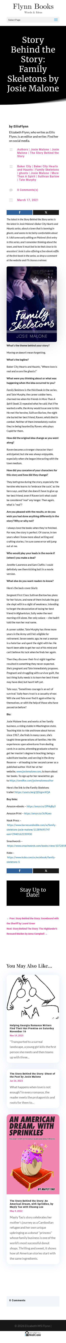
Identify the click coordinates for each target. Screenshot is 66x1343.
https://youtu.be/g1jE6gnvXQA (32, 792)
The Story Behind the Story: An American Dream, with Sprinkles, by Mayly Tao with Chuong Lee (31, 1204)
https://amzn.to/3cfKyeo (37, 813)
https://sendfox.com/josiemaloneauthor (31, 780)
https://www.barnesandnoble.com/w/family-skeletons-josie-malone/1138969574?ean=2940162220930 (31, 829)
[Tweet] (46, 212)
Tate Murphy (27, 179)
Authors (22, 149)
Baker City (24, 166)
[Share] (19, 212)
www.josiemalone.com (28, 771)
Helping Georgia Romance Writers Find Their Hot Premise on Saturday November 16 (32, 1028)
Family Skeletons (47, 169)
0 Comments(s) (27, 189)
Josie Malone (40, 149)
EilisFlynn (21, 126)
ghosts (23, 173)
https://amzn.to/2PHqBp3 (41, 806)
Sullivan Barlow (48, 176)
